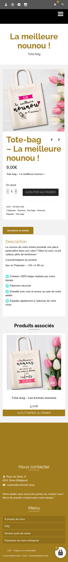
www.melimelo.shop (13, 556)
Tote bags (20, 214)
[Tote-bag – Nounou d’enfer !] (51, 139)
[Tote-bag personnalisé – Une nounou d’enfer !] (59, 139)
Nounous (22, 210)
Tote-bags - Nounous (36, 210)
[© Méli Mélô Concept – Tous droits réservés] (34, 100)
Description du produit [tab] (18, 230)
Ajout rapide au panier (34, 413)
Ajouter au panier (41, 192)
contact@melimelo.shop (20, 484)
